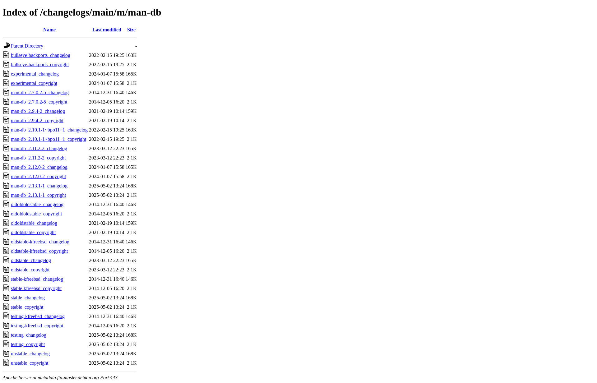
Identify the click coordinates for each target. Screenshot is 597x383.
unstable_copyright (29, 363)
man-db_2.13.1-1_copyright (38, 195)
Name (49, 29)
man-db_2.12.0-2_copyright (38, 176)
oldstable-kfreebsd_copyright (39, 251)
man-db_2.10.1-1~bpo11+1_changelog (49, 129)
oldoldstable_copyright (33, 232)
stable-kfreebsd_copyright (36, 288)
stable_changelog (28, 297)
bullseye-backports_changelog (40, 55)
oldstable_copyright (30, 269)
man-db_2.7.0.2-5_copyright (39, 101)
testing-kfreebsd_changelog (38, 316)
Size (131, 29)
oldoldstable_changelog (34, 223)
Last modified (106, 29)
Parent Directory (27, 45)
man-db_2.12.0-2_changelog (39, 167)
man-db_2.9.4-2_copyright (37, 120)
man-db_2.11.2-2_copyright (38, 157)
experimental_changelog (35, 73)
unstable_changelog (30, 353)
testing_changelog (28, 335)
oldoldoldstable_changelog (37, 204)
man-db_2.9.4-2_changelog (38, 111)
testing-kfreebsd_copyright (37, 325)
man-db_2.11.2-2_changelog (39, 148)
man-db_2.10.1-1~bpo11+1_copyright (48, 139)
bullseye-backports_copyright (40, 64)
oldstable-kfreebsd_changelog (40, 241)
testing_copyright (28, 344)
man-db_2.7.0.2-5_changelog (40, 92)
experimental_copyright (34, 83)
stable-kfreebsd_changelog (37, 279)
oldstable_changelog (31, 260)
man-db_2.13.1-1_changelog (39, 185)
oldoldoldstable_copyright (36, 213)
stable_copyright (27, 307)
